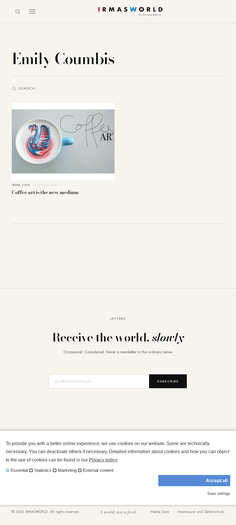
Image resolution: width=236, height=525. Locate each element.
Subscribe (168, 381)
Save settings (218, 493)
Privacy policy (103, 459)
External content (98, 470)
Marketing (67, 470)
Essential (19, 470)
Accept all (216, 480)
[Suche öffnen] (17, 11)
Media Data (160, 511)
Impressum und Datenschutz (201, 511)
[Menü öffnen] (32, 11)
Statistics (43, 470)
